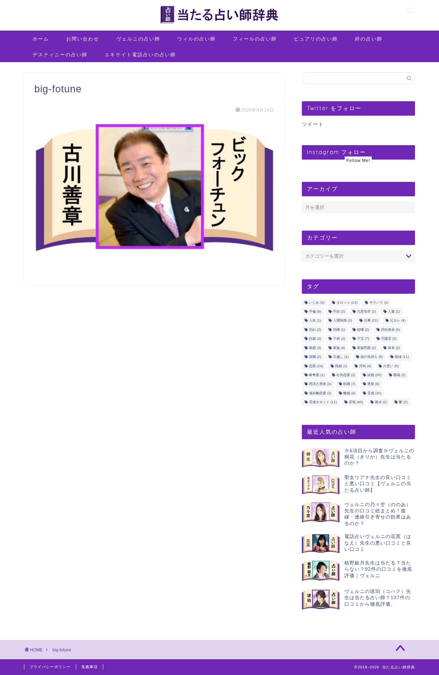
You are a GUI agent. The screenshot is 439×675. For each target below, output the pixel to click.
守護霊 (388, 339)
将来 (394, 348)
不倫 (315, 311)
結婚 (374, 375)
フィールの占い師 (255, 39)
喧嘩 (363, 329)
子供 (339, 339)
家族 (339, 348)
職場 (399, 375)
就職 (315, 357)
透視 (373, 384)
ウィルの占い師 (196, 39)
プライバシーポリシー (50, 667)
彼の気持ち (371, 357)
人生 (315, 321)
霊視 (356, 402)
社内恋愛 (345, 375)
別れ (315, 329)
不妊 (339, 311)
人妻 (394, 311)
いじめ (316, 302)
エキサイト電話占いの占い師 (140, 54)
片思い (391, 366)
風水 (381, 402)
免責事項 (89, 667)
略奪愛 (316, 375)
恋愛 (316, 366)
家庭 (315, 348)
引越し (340, 357)
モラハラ (378, 302)
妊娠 (315, 339)
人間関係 (342, 321)
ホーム (41, 39)
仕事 (371, 321)
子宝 (363, 339)
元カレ (397, 321)
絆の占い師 (368, 39)
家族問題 (366, 348)
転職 (349, 384)
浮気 (365, 366)
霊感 (374, 393)
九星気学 (366, 311)
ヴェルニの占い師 (138, 39)
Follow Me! (358, 160)
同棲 (339, 329)
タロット (346, 302)
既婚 (341, 366)
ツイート (313, 124)
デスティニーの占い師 (60, 54)
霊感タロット (323, 402)
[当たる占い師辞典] (219, 24)
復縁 (402, 357)
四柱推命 (390, 329)
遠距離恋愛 (320, 393)
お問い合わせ (82, 39)
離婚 (349, 393)
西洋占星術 (320, 384)
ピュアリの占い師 (316, 39)
